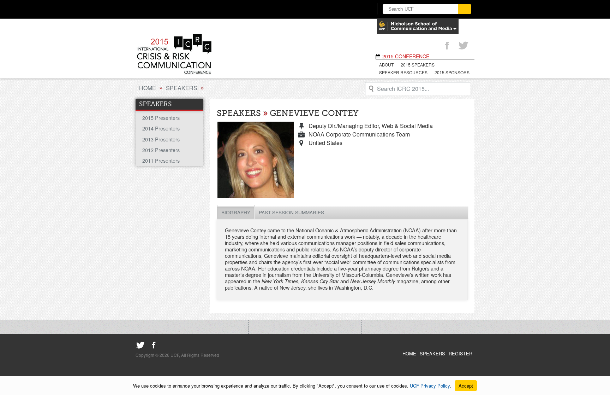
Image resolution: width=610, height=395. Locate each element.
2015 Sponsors (452, 72)
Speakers (181, 88)
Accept (466, 385)
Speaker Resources (403, 72)
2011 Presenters (161, 160)
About (386, 65)
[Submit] (464, 9)
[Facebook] (447, 46)
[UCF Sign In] (350, 9)
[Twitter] (463, 46)
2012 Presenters (161, 149)
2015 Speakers (418, 65)
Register (460, 353)
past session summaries (291, 212)
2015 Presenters (161, 117)
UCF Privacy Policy (430, 385)
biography (235, 212)
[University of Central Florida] (191, 8)
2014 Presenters (161, 128)
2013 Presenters (161, 139)
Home (147, 88)
